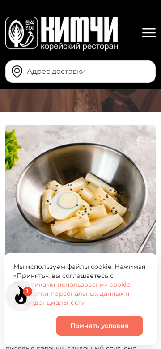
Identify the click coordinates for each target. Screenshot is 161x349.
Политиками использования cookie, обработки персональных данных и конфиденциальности (72, 293)
